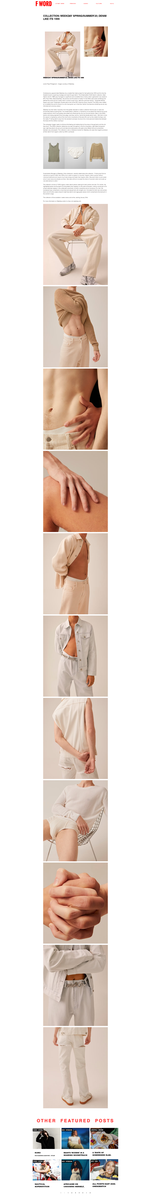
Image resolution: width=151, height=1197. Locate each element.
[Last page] (90, 1192)
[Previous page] (64, 1192)
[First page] (60, 1192)
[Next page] (86, 1192)
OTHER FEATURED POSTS (75, 1120)
